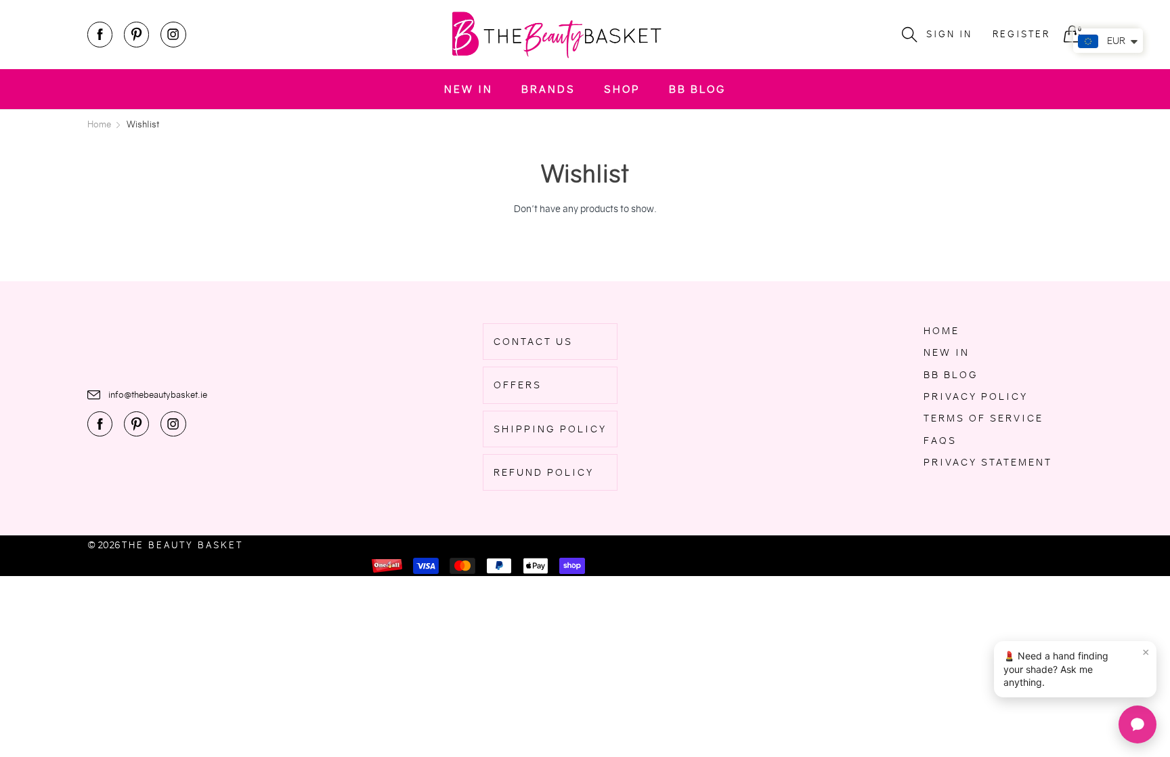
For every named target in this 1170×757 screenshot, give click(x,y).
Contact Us (533, 341)
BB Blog (697, 89)
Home (941, 331)
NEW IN (468, 89)
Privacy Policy (976, 396)
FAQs (940, 440)
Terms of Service (983, 418)
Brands (548, 89)
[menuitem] (468, 89)
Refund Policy (544, 472)
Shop (622, 89)
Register (1021, 34)
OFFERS (518, 385)
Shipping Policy (550, 429)
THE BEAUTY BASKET (182, 545)
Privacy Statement (988, 462)
